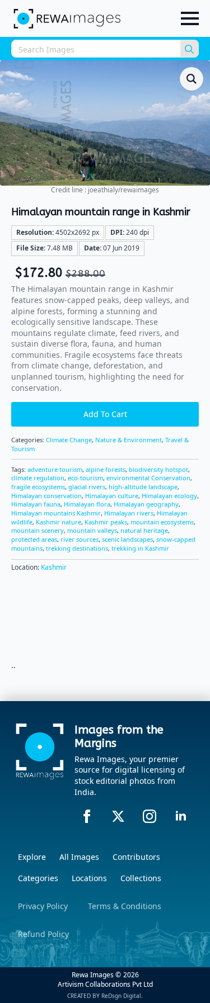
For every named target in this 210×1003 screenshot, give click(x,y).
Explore (32, 856)
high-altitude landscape (143, 486)
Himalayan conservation (46, 495)
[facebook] (86, 816)
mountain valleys (92, 530)
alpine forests (105, 469)
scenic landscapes (127, 539)
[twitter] (118, 816)
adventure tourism (54, 469)
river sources (79, 539)
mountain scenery (37, 530)
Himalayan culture (111, 495)
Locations (89, 878)
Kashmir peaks (106, 522)
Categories (38, 878)
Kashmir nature (58, 522)
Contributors (136, 856)
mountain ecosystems (162, 522)
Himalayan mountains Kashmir (56, 513)
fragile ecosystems (38, 486)
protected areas (34, 539)
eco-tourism (85, 478)
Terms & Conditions (124, 906)
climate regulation (37, 478)
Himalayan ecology (169, 495)
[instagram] (149, 816)
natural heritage (144, 530)
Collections (140, 878)
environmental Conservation (148, 478)
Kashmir (54, 567)
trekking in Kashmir (140, 548)
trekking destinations (77, 548)
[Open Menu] (190, 18)
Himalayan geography (146, 504)
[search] (189, 49)
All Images (79, 856)
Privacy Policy (43, 906)
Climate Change (69, 440)
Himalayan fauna (35, 504)
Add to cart (105, 414)
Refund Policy (43, 934)
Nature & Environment (128, 440)
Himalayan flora (87, 504)
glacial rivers (86, 486)
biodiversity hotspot (158, 469)
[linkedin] (181, 816)
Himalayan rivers (128, 513)
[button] (191, 79)
